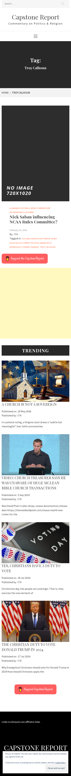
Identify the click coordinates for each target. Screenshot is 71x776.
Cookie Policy (60, 762)
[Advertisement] (35, 303)
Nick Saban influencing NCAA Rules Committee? (33, 219)
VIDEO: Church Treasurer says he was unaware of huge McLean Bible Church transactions (34, 482)
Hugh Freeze (44, 238)
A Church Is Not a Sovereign (29, 404)
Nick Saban (40, 243)
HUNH (54, 238)
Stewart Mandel (30, 247)
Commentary (43, 208)
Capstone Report (35, 17)
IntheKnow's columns (22, 212)
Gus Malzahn (29, 238)
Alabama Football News (23, 208)
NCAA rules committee (22, 243)
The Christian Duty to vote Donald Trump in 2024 (28, 647)
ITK (16, 234)
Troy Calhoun (47, 247)
